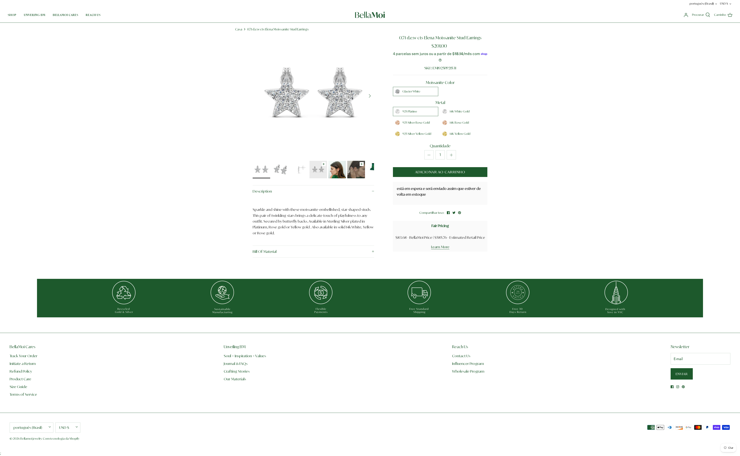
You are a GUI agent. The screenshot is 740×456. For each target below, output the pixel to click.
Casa (238, 29)
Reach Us (93, 15)
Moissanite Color (440, 82)
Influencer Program (468, 363)
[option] (313, 96)
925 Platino (409, 111)
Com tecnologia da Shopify (61, 438)
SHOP (12, 15)
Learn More (440, 247)
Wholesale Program (468, 371)
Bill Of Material (265, 251)
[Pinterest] (683, 386)
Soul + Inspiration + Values (245, 356)
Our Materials (235, 379)
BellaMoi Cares (65, 15)
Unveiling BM (34, 15)
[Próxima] (370, 96)
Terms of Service (23, 394)
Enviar (682, 374)
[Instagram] (677, 386)
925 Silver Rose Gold (416, 122)
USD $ (724, 3)
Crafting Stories (237, 371)
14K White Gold (459, 111)
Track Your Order (23, 356)
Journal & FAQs (235, 363)
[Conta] (686, 14)
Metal (440, 102)
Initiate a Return (23, 363)
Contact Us (461, 356)
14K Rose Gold (459, 122)
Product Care (20, 379)
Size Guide (18, 386)
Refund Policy (21, 371)
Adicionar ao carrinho (440, 172)
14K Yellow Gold (460, 134)
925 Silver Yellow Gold (416, 134)
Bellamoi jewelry (31, 438)
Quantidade (440, 145)
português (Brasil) (702, 3)
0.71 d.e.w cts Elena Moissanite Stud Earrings (278, 29)
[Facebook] (672, 386)
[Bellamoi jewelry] (370, 15)
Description (262, 191)
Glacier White (411, 91)
